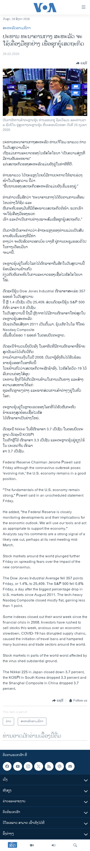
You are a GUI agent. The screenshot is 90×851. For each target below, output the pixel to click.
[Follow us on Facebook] (7, 766)
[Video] (32, 845)
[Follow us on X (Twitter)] (38, 766)
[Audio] (53, 845)
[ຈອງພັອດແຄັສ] (70, 766)
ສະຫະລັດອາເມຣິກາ (17, 28)
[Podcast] (59, 766)
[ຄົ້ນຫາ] (75, 845)
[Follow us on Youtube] (17, 766)
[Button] (81, 63)
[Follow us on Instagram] (28, 766)
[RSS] (49, 766)
